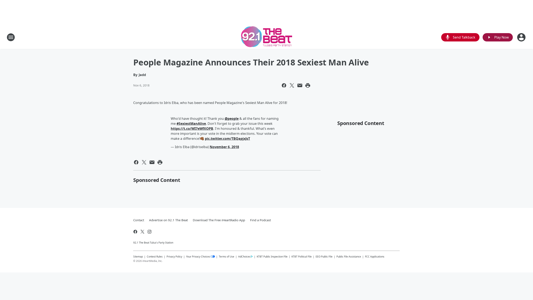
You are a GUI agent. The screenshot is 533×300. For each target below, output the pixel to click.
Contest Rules (155, 256)
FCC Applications (374, 256)
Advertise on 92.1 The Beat (168, 220)
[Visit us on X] (142, 231)
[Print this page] (308, 85)
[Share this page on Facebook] (284, 85)
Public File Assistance (348, 256)
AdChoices (244, 256)
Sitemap (138, 256)
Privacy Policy (174, 256)
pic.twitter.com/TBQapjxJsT (227, 138)
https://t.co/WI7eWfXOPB (192, 128)
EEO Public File (324, 256)
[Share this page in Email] (300, 85)
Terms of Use (226, 256)
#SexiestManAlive (191, 123)
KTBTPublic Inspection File (272, 256)
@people (232, 118)
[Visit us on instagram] (149, 231)
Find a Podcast (260, 220)
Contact (138, 220)
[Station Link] (266, 37)
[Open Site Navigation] (11, 37)
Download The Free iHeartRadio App (219, 220)
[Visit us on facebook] (135, 231)
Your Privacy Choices (198, 256)
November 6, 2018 (224, 147)
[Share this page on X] (292, 85)
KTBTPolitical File (301, 256)
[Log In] (521, 37)
